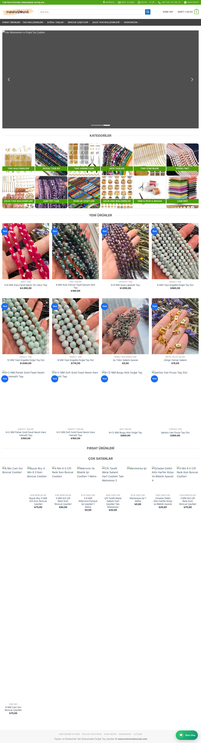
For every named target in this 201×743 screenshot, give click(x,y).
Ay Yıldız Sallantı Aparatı (125, 360)
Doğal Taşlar (55, 22)
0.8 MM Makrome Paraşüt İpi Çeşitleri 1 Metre (88, 502)
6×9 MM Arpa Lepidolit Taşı (125, 285)
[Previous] (9, 79)
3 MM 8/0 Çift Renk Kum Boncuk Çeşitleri (187, 501)
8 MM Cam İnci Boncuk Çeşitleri (13, 708)
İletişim (137, 734)
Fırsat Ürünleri (11, 22)
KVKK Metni (110, 734)
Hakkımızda (131, 22)
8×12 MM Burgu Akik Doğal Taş (125, 432)
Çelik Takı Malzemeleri (106, 22)
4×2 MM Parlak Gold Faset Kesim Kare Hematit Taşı (25, 433)
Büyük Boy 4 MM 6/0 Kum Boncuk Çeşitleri (38, 501)
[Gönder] (147, 12)
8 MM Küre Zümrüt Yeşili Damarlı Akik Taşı (75, 286)
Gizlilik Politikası (92, 734)
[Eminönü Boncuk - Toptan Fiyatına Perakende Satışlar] (18, 12)
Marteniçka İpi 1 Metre (138, 499)
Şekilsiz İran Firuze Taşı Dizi (175, 432)
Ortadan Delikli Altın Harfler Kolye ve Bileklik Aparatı (163, 501)
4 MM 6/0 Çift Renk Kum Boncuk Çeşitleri (63, 501)
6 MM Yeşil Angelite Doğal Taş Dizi (175, 285)
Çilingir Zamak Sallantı (175, 360)
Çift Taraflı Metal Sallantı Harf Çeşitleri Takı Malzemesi (112, 502)
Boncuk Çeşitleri (78, 22)
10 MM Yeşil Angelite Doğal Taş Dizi (25, 360)
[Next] (192, 79)
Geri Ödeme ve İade (69, 734)
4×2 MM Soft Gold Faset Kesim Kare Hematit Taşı (75, 433)
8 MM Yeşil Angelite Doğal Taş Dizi (75, 360)
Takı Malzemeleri (32, 22)
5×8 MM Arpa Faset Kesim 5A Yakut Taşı (25, 285)
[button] (168, 12)
